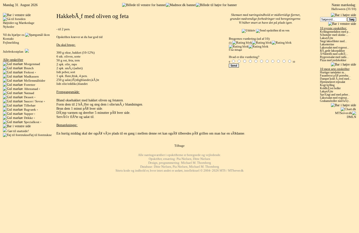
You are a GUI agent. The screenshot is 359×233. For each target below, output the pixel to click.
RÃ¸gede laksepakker (332, 50)
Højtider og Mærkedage (18, 23)
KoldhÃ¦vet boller (330, 88)
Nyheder (8, 27)
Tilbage (179, 145)
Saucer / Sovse (34, 101)
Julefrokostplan (14, 51)
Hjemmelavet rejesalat (332, 82)
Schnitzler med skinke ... (334, 35)
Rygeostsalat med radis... (334, 57)
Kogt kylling (327, 85)
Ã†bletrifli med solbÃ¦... (334, 54)
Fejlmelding (11, 42)
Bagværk (31, 109)
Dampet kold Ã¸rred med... (335, 78)
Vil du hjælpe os (14, 35)
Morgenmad (32, 64)
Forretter (29, 85)
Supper (29, 114)
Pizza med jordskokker (333, 60)
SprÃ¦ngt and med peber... (335, 94)
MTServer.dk (343, 113)
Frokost (30, 72)
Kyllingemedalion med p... (335, 31)
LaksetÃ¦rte (326, 38)
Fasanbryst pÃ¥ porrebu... (335, 75)
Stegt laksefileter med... (333, 41)
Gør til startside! (18, 131)
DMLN (351, 117)
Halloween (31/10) (343, 9)
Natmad (29, 93)
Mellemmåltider (34, 80)
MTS (223, 170)
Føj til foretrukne (40, 135)
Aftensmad (32, 89)
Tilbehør (29, 105)
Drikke (29, 118)
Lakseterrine (327, 44)
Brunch (29, 68)
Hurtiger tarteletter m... (333, 72)
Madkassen (31, 76)
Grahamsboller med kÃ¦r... (335, 101)
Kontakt (8, 38)
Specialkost (33, 122)
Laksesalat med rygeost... (334, 47)
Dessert (30, 97)
